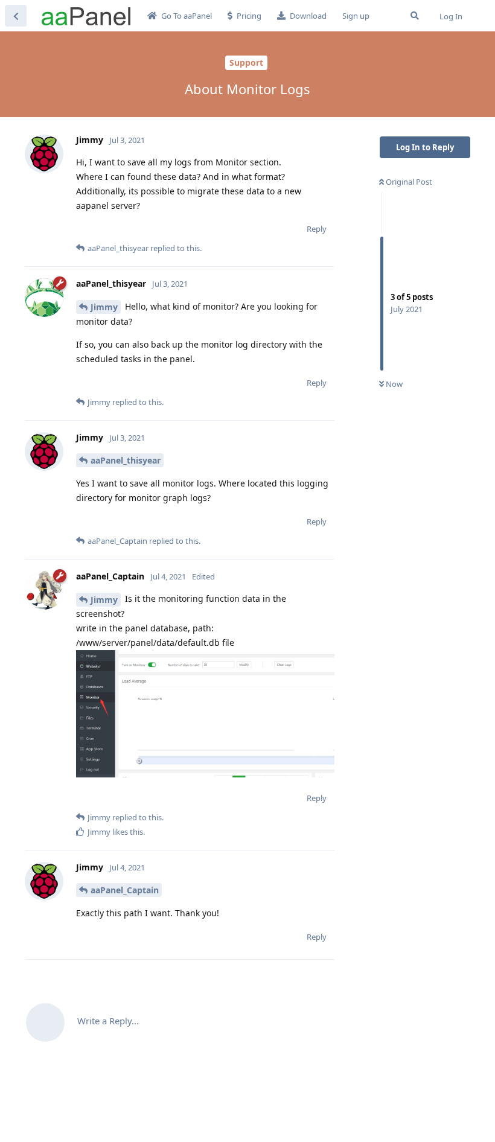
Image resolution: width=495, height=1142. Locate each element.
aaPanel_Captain (125, 890)
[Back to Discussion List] (16, 16)
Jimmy (104, 307)
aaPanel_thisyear (126, 460)
